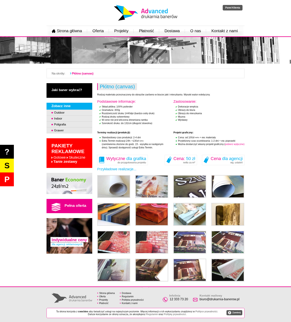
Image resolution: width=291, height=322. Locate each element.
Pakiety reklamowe (68, 153)
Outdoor (59, 112)
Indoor (58, 118)
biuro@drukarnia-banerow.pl (220, 299)
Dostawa (172, 31)
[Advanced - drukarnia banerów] (145, 4)
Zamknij (235, 312)
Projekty (121, 31)
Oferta (98, 31)
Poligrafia (60, 124)
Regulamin (128, 296)
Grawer (59, 130)
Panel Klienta (232, 7)
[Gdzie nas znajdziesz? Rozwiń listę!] (145, 286)
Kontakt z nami (224, 31)
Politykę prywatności (175, 314)
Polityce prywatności (206, 311)
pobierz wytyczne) (234, 144)
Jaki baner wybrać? (66, 90)
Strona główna (69, 31)
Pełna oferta (75, 205)
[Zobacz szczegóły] (69, 192)
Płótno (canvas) (82, 73)
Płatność (146, 31)
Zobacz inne (60, 106)
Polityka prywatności (133, 299)
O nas (195, 31)
